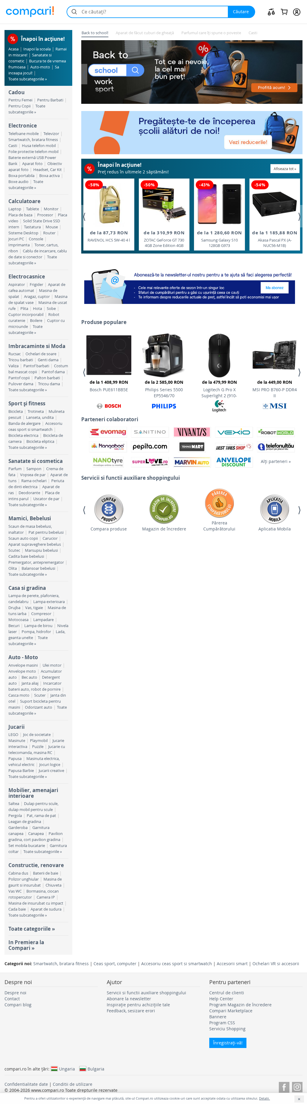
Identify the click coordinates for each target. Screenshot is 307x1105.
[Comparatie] (271, 11)
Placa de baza (20, 215)
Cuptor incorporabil (25, 314)
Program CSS (222, 1022)
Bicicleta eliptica (40, 441)
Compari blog (17, 1004)
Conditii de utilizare (72, 1084)
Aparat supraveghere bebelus (34, 544)
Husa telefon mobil (39, 145)
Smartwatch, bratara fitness (33, 139)
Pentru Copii (19, 106)
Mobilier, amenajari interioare (33, 793)
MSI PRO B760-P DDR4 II (274, 388)
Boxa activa (49, 175)
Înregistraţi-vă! (228, 1043)
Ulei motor (52, 665)
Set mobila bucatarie (26, 845)
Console (36, 239)
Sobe (51, 308)
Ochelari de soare (40, 353)
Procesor (45, 215)
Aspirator (16, 284)
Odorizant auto (38, 707)
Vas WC (15, 891)
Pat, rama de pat (41, 815)
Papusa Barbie (21, 770)
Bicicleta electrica (23, 435)
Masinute (16, 740)
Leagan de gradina (24, 821)
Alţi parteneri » (276, 461)
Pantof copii (19, 377)
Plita (24, 308)
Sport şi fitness (26, 403)
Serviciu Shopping (227, 1028)
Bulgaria (96, 1068)
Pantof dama (53, 371)
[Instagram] (297, 1086)
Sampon (33, 468)
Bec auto (29, 677)
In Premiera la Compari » (26, 945)
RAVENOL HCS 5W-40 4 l (109, 236)
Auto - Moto (23, 657)
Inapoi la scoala (37, 49)
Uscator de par (46, 498)
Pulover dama (20, 383)
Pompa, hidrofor (36, 631)
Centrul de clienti (226, 992)
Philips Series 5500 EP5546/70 (164, 388)
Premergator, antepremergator (36, 562)
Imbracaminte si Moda (36, 346)
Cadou (16, 92)
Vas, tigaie (34, 607)
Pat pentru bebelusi (46, 532)
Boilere (36, 320)
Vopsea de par (33, 474)
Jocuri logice (49, 764)
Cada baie (17, 909)
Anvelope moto (22, 671)
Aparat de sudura (46, 909)
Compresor (41, 613)
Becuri (13, 625)
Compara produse (109, 529)
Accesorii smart (232, 963)
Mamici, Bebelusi (29, 518)
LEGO (13, 734)
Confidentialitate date (26, 1084)
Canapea (36, 833)
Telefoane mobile (23, 133)
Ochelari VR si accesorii (275, 963)
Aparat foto (32, 163)
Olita (12, 568)
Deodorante (29, 492)
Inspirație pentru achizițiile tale (138, 1004)
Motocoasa (18, 619)
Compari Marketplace (230, 1010)
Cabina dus (18, 873)
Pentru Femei (20, 100)
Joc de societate (37, 734)
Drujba (14, 607)
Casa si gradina (27, 587)
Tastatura (32, 227)
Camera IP (46, 897)
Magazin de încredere (164, 529)
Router (49, 233)
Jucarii (16, 726)
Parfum (15, 468)
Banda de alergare (24, 423)
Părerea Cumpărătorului (219, 526)
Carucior (50, 538)
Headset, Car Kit (47, 169)
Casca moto (18, 695)
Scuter (40, 695)
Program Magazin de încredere (240, 1004)
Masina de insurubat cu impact (35, 903)
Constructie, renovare (36, 865)
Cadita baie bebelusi (26, 556)
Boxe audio (18, 181)
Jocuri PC (16, 239)
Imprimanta (19, 245)
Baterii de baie (45, 873)
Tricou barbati (20, 359)
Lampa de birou (38, 625)
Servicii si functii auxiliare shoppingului (146, 992)
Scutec (14, 550)
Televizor (51, 133)
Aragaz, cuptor (37, 296)
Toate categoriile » (31, 928)
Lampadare (43, 619)
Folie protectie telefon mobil (33, 151)
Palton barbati (47, 377)
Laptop (14, 209)
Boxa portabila (21, 175)
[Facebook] (284, 1086)
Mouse (52, 227)
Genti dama (48, 359)
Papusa (15, 758)
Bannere (217, 1016)
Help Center (221, 998)
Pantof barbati (36, 365)
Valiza (13, 365)
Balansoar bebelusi (38, 568)
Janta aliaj (30, 683)
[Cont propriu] (296, 11)
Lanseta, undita (40, 417)
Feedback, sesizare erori (131, 1010)
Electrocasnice (26, 276)
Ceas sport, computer (115, 963)
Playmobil (39, 740)
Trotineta (36, 411)
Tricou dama (49, 383)
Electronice (22, 125)
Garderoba (18, 827)
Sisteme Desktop (23, 233)
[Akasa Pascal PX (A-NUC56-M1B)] (274, 204)
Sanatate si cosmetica (35, 461)
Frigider (36, 284)
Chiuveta (53, 885)
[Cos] (284, 11)
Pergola (15, 815)
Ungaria (67, 1068)
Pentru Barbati (50, 100)
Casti (12, 145)
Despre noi (15, 992)
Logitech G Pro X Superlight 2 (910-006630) (219, 389)
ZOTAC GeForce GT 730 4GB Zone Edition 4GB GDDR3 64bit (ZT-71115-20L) (164, 239)
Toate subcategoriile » (27, 79)
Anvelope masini (23, 665)
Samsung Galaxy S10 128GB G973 (219, 239)
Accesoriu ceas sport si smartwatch (176, 963)
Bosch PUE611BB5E (109, 385)
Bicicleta (15, 411)
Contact (12, 998)
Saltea (13, 803)
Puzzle (37, 746)
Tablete (32, 209)
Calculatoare (24, 201)
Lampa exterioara (49, 601)
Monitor (51, 209)
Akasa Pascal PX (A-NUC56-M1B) (274, 239)
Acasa (13, 49)
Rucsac (14, 353)
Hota (37, 308)
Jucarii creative (51, 770)
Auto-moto (40, 67)
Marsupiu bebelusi (41, 550)
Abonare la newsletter (129, 998)
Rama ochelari (33, 480)
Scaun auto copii (23, 538)
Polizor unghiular (23, 879)
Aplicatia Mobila (274, 529)
